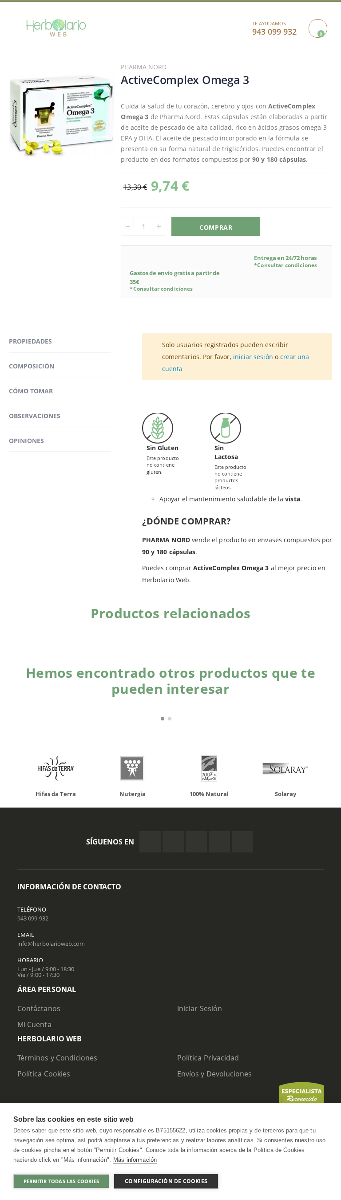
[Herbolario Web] (56, 28)
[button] (162, 719)
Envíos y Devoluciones (214, 1074)
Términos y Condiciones (57, 1058)
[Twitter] (173, 841)
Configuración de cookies (166, 1181)
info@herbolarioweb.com (51, 944)
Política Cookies (43, 1074)
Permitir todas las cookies (61, 1181)
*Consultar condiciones (161, 288)
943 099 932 (32, 918)
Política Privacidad (208, 1058)
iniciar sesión (253, 356)
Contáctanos (38, 1008)
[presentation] (24, 770)
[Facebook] (150, 841)
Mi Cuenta (34, 1024)
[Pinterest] (219, 841)
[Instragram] (196, 841)
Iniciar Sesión (199, 1008)
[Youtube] (242, 841)
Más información (135, 1159)
